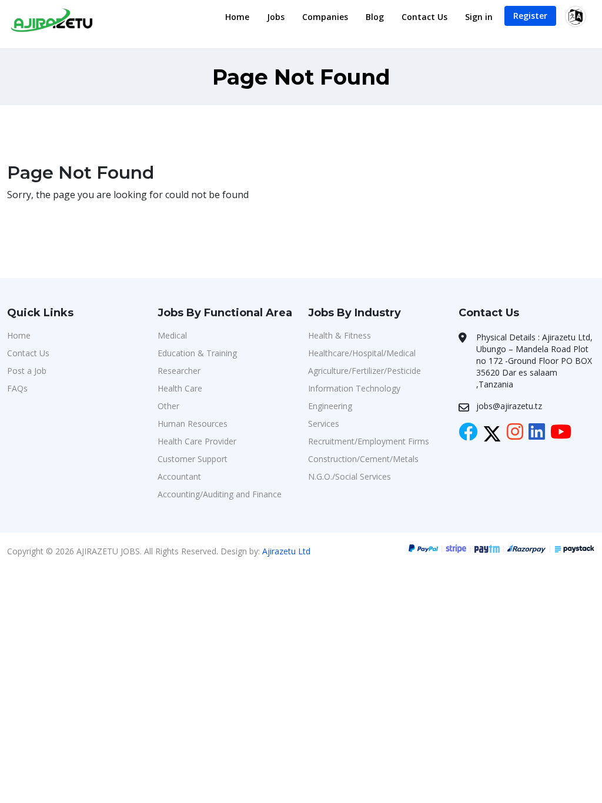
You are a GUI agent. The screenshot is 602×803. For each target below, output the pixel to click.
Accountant (179, 476)
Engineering (330, 405)
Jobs (276, 16)
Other (168, 405)
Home (237, 16)
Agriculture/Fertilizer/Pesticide (364, 370)
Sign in (479, 16)
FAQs (17, 388)
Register (530, 15)
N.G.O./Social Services (349, 476)
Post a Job (26, 370)
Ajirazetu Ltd (286, 551)
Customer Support (193, 458)
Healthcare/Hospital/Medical (362, 353)
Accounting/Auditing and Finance (220, 494)
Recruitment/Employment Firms (368, 441)
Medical (172, 335)
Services (323, 423)
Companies (325, 16)
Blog (375, 16)
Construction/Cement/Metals (363, 458)
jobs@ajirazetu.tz (509, 405)
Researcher (179, 370)
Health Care (180, 388)
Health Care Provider (197, 441)
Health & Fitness (339, 335)
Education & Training (197, 353)
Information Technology (354, 388)
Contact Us (424, 16)
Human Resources (193, 423)
